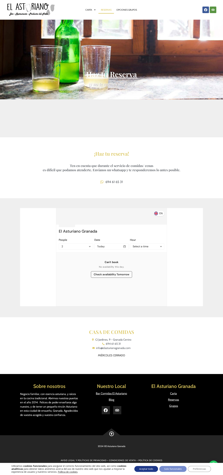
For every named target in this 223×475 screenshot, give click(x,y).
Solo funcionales (173, 468)
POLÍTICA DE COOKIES (150, 460)
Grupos (173, 406)
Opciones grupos (126, 9)
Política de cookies (68, 471)
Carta (88, 9)
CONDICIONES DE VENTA (122, 460)
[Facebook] (205, 10)
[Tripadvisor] (213, 10)
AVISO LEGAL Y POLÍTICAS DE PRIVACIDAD (83, 460)
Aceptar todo (146, 468)
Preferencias (199, 468)
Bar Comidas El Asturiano (111, 393)
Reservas (106, 9)
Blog (111, 400)
